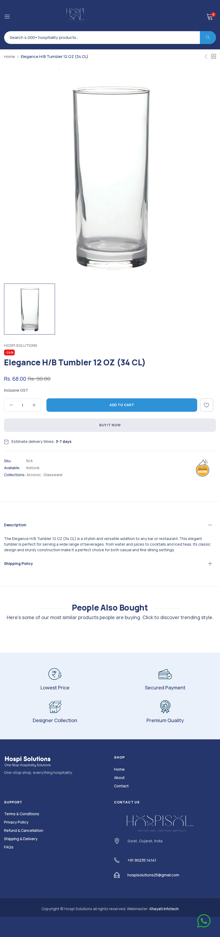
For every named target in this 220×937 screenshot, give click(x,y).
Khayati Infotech (164, 908)
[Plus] (34, 405)
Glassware (53, 474)
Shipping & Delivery (21, 838)
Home (9, 56)
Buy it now (110, 424)
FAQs (8, 847)
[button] (206, 405)
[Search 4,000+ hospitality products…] (208, 37)
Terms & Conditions (21, 813)
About (119, 777)
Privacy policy (16, 822)
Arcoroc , (35, 474)
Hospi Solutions (20, 345)
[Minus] (11, 405)
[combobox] (110, 37)
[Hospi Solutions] (75, 15)
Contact (121, 785)
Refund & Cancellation (23, 830)
